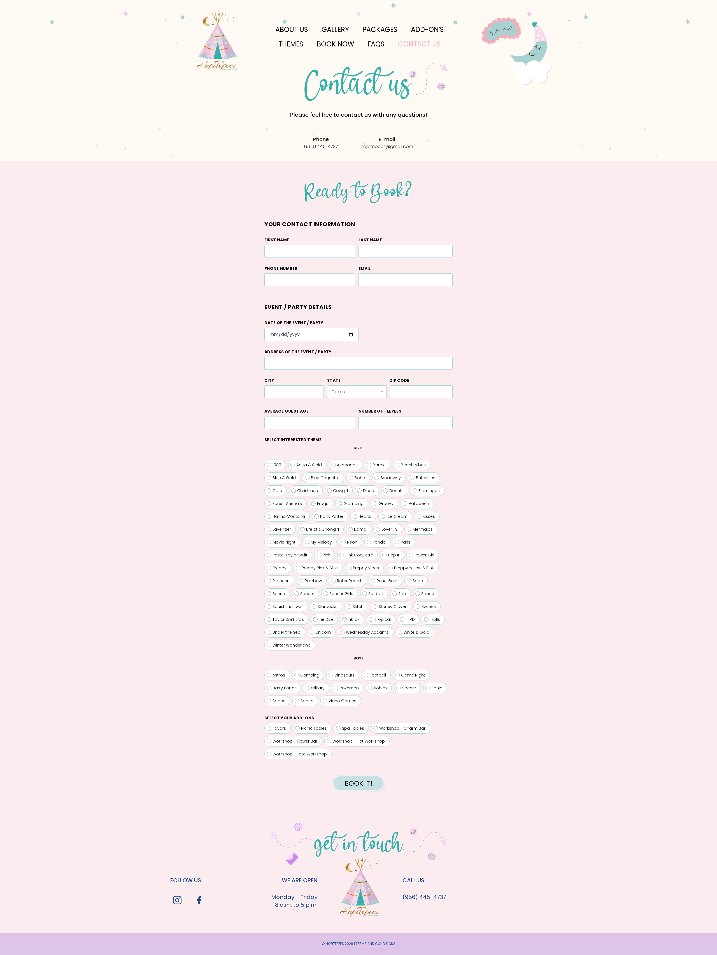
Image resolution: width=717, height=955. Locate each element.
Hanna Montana (289, 516)
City (269, 380)
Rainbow (313, 581)
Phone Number (280, 268)
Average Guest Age (286, 411)
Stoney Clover (392, 606)
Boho (360, 478)
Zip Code (399, 380)
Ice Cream (397, 516)
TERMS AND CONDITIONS (375, 943)
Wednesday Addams (367, 632)
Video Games (342, 701)
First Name (276, 240)
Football (378, 675)
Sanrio (279, 593)
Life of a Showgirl (322, 529)
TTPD (410, 619)
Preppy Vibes (366, 568)
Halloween (419, 503)
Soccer (307, 593)
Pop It (393, 555)
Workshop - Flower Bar (295, 741)
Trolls (435, 619)
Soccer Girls (341, 593)
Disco (368, 490)
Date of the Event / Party (293, 323)
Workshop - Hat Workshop (358, 741)
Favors (279, 728)
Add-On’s (427, 29)
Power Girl (424, 555)
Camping (309, 675)
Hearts (364, 516)
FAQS (376, 44)
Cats (277, 490)
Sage (418, 581)
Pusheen (281, 581)
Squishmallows (287, 606)
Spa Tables (353, 728)
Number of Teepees (379, 411)
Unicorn (323, 632)
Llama (360, 529)
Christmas (307, 490)
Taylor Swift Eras (288, 619)
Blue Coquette (325, 478)
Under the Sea (287, 632)
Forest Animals (287, 503)
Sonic (436, 688)
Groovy (386, 503)
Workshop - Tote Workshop (300, 754)
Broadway (390, 478)
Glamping (353, 503)
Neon (352, 542)
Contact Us (419, 44)
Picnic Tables (314, 728)
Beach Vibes (413, 465)
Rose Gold (387, 581)
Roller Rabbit (349, 581)
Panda (379, 542)
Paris (405, 542)
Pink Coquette (359, 555)
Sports (307, 701)
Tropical (383, 619)
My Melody (321, 542)
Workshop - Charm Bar (402, 728)
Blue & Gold (284, 478)
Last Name (370, 240)
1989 (277, 465)
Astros (279, 675)
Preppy (280, 568)
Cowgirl (340, 490)
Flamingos (429, 490)
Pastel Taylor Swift (290, 555)
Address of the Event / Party (298, 352)
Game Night (413, 675)
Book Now (335, 44)
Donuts (396, 490)
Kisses (429, 516)
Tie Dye (326, 619)
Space (427, 593)
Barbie (379, 465)
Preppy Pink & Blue (320, 568)
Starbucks (327, 606)
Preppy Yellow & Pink (414, 568)
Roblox (380, 688)
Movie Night (284, 542)
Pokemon (349, 688)
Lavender (282, 529)
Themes (290, 44)
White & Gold (416, 632)
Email (364, 268)
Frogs (322, 503)
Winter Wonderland (292, 645)
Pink (326, 555)
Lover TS (389, 529)
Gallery (335, 29)
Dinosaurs (344, 675)
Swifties (429, 606)
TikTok (354, 619)
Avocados (347, 465)
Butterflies (425, 478)
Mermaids (423, 529)
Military (318, 688)
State (334, 380)
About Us (291, 29)
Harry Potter (331, 516)
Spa (402, 593)
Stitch (358, 606)
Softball (375, 593)
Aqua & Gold (309, 465)
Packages (379, 29)
